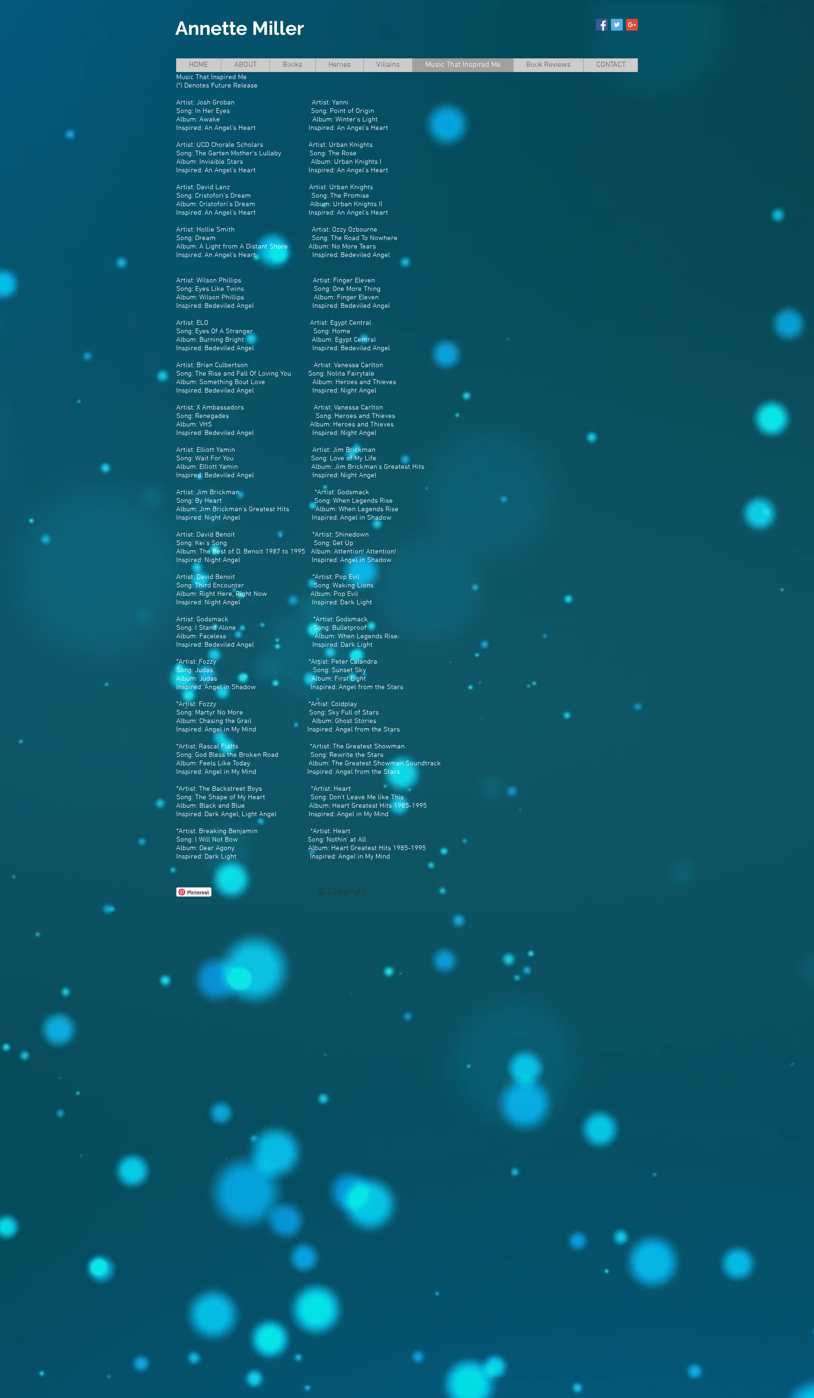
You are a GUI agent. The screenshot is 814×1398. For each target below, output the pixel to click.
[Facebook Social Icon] (602, 25)
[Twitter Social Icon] (617, 25)
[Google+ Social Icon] (632, 25)
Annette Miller (239, 28)
